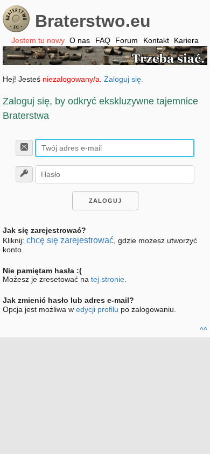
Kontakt (156, 40)
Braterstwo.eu (93, 21)
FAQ (102, 40)
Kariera (186, 40)
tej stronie (107, 279)
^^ (203, 329)
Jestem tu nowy (38, 40)
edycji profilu (97, 309)
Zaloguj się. (123, 79)
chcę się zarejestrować (70, 240)
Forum (126, 40)
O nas (79, 40)
